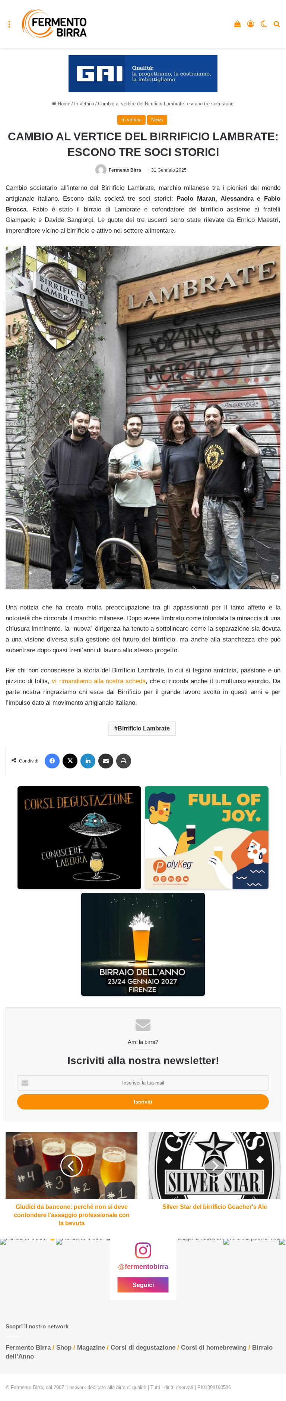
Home (63, 103)
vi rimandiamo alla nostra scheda (99, 681)
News (157, 119)
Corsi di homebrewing (214, 1347)
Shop (64, 1347)
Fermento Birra (125, 170)
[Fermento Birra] (54, 23)
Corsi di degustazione (143, 1347)
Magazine (91, 1347)
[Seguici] (143, 1254)
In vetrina (84, 103)
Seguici (143, 1285)
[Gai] (143, 73)
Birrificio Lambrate (144, 728)
